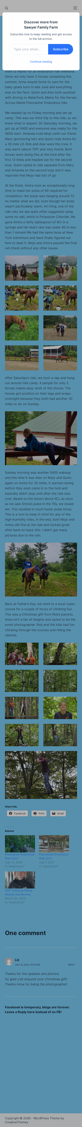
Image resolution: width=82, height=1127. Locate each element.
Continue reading (41, 61)
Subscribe (60, 49)
